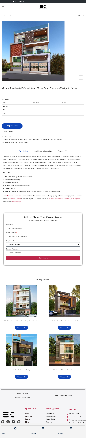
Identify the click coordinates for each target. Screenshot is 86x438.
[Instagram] (8, 421)
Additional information (43, 151)
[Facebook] (2, 421)
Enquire (60, 433)
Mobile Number (11, 232)
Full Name (9, 224)
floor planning (77, 199)
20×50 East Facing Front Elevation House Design (64, 321)
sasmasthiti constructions (22, 397)
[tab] (23, 151)
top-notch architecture (55, 199)
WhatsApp (33, 433)
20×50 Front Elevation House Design (64, 370)
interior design (16, 201)
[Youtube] (13, 421)
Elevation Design (48, 139)
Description (23, 151)
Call (3, 433)
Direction (36, 139)
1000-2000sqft (13, 139)
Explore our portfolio (14, 199)
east (16, 142)
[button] (7, 131)
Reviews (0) (62, 151)
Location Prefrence (12, 249)
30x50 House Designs (26, 139)
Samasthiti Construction (14, 196)
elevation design (67, 199)
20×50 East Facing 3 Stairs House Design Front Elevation (21, 321)
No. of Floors (58, 139)
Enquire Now (12, 126)
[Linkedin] (18, 421)
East (41, 139)
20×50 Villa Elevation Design (21, 370)
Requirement (10, 241)
